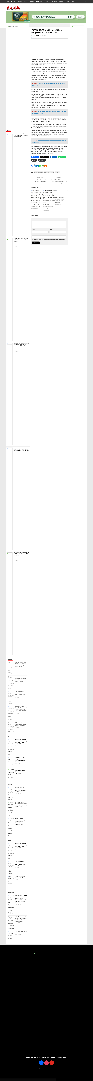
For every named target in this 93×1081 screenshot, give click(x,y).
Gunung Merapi (46, 172)
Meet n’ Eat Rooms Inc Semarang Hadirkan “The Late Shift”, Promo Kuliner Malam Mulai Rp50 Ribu (21, 789)
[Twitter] (35, 166)
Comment (34, 220)
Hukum (25, 1)
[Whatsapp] (40, 166)
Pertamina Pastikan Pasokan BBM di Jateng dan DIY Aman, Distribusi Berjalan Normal (20, 724)
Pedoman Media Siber (43, 1057)
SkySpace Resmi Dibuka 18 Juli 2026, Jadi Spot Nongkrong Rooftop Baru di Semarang (21, 240)
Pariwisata (61, 1)
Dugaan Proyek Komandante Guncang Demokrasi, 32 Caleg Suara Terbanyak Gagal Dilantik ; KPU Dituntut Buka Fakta (21, 449)
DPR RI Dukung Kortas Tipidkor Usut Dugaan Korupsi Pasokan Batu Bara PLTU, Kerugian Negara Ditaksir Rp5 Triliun (21, 709)
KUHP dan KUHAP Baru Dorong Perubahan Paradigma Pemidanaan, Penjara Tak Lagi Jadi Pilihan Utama (21, 804)
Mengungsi (57, 172)
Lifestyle (46, 1)
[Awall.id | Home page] (13, 7)
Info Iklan (33, 1057)
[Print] (45, 166)
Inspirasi (54, 1)
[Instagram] (46, 1062)
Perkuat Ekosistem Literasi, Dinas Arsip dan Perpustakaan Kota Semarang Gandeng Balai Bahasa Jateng (21, 919)
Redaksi (28, 1057)
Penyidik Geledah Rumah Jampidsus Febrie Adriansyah (20, 877)
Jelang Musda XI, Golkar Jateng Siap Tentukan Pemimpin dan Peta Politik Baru (20, 759)
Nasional (13, 1)
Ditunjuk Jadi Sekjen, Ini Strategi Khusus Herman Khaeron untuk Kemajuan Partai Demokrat (20, 771)
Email (51, 229)
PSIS (73, 1)
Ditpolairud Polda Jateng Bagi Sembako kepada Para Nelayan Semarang (48, 206)
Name (33, 229)
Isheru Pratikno (35, 35)
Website (34, 234)
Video (68, 1)
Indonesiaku (39, 1)
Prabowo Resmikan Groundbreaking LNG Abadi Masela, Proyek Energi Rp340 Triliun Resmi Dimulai (22, 554)
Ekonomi (32, 1)
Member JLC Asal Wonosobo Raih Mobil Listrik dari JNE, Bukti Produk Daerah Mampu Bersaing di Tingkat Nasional (21, 344)
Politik (20, 1)
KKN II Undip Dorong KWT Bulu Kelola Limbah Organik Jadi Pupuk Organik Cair (21, 933)
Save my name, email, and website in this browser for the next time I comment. (50, 239)
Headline (33, 25)
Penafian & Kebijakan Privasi (58, 1057)
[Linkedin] (37, 166)
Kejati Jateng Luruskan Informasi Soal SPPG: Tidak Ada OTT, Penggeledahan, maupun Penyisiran (21, 135)
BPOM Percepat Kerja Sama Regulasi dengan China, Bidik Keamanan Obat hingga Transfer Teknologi (20, 664)
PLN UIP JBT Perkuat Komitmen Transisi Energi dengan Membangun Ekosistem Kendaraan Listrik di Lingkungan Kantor (20, 821)
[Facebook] (32, 166)
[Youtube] (51, 1062)
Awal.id (35, 172)
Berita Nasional (40, 172)
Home (8, 1)
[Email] (43, 166)
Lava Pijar (52, 172)
